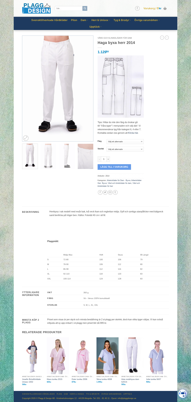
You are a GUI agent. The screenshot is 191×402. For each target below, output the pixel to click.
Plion (74, 20)
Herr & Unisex (99, 20)
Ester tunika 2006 (79, 379)
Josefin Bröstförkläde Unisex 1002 (31, 380)
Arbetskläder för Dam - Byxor (118, 180)
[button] (155, 8)
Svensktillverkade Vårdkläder (49, 20)
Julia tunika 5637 (153, 379)
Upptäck (94, 26)
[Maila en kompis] (110, 192)
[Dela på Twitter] (105, 192)
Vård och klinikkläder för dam (115, 38)
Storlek (101, 149)
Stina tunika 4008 (104, 379)
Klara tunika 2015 (54, 379)
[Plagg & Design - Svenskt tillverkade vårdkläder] (36, 8)
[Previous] (27, 88)
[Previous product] (167, 37)
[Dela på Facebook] (100, 192)
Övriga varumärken (146, 20)
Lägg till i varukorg (114, 167)
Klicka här (133, 133)
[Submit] (84, 8)
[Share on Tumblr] (115, 192)
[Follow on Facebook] (137, 8)
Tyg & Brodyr (121, 20)
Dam (83, 20)
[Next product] (162, 37)
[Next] (88, 88)
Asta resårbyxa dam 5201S (130, 380)
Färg (100, 141)
